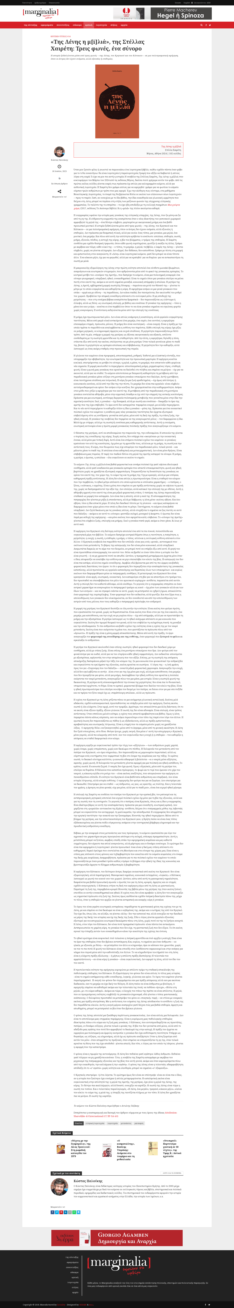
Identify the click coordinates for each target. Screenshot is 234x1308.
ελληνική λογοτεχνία (95, 1123)
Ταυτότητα (27, 2)
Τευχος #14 (65, 36)
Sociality (61, 1304)
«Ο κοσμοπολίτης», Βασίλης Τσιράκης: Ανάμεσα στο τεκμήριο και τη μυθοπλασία (126, 1150)
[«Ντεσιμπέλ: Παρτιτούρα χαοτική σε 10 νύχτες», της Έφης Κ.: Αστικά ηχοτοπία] (153, 1148)
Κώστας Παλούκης (59, 160)
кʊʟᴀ (91, 1304)
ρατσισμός (139, 1123)
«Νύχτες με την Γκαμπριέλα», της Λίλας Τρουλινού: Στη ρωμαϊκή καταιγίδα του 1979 (81, 1148)
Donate (178, 2)
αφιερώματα (47, 25)
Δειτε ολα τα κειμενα (172, 1173)
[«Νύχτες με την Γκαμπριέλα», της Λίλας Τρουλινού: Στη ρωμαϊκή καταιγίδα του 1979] (61, 1148)
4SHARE (83, 1304)
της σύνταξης (30, 25)
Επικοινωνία (54, 2)
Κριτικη (55, 36)
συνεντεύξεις (63, 25)
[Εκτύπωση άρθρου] (59, 178)
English (187, 2)
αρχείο (124, 25)
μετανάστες (126, 1123)
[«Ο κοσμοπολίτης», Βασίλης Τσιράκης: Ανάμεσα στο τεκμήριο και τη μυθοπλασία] (107, 1149)
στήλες (113, 25)
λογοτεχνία (101, 25)
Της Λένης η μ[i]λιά (171, 146)
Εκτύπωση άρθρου (59, 183)
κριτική (88, 25)
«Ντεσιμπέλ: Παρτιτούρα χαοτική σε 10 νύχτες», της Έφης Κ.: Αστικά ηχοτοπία (172, 1148)
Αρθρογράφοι (40, 2)
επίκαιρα (77, 25)
